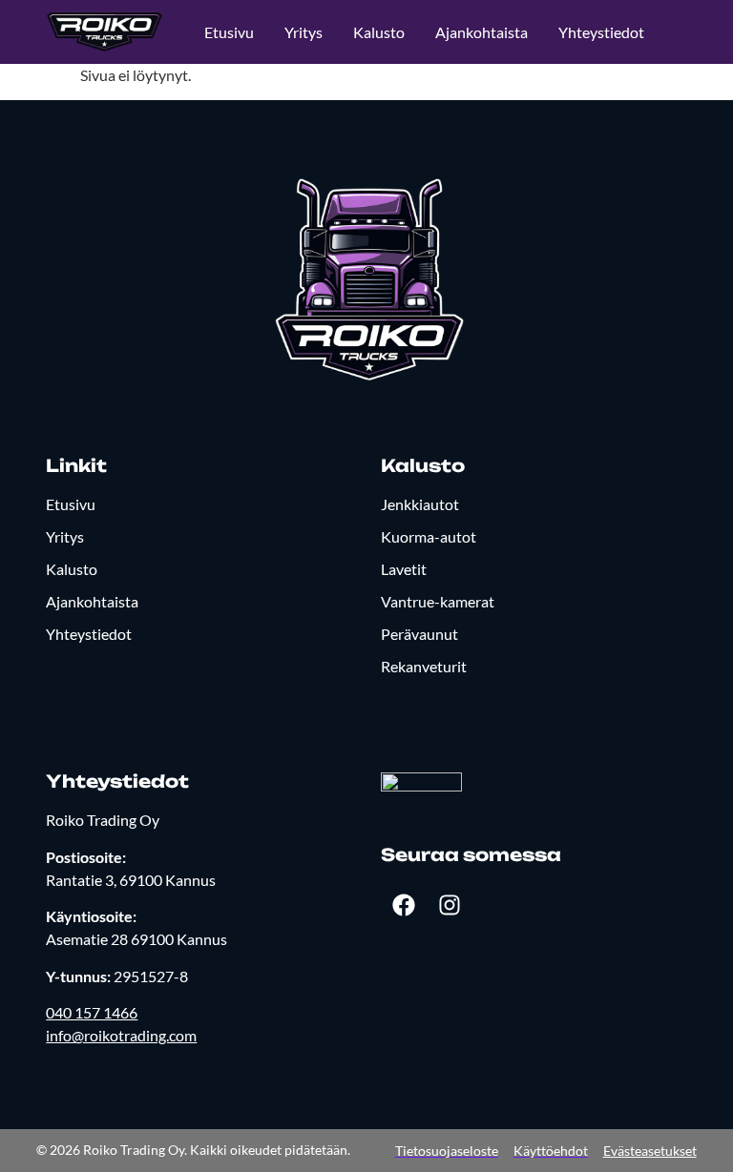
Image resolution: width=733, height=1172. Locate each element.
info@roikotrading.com (121, 1035)
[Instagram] (449, 905)
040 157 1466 (91, 1012)
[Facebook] (404, 905)
